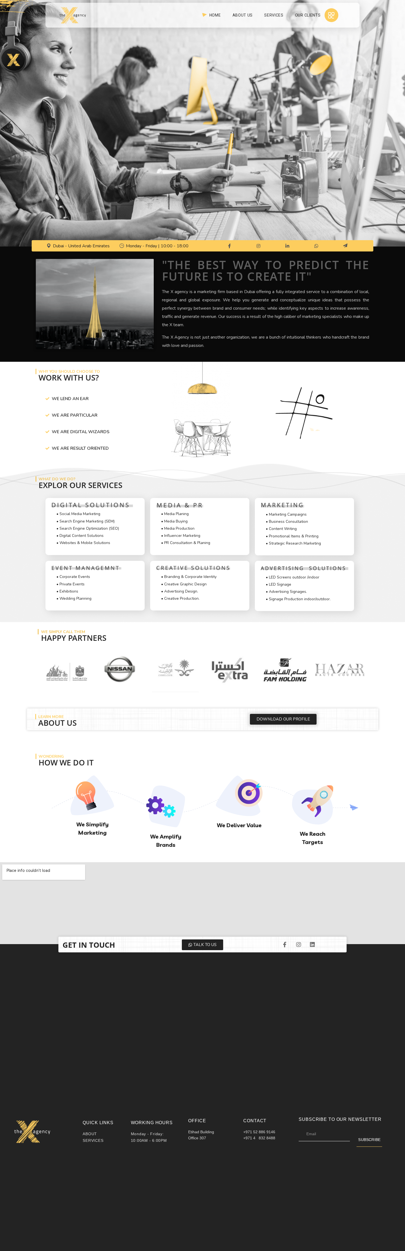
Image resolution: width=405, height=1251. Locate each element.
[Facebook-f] (284, 944)
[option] (65, 669)
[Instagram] (298, 944)
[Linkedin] (312, 944)
